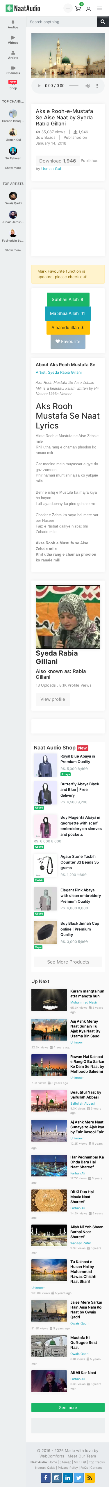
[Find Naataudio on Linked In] (68, 1478)
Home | (54, 1462)
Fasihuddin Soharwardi (13, 240)
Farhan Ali (77, 1173)
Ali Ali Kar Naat (83, 1372)
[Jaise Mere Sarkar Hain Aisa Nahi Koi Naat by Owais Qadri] (49, 1310)
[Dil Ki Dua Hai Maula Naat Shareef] (49, 1200)
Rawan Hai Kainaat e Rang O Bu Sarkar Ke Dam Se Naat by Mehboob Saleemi (87, 1064)
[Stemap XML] (90, 1478)
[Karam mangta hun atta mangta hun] (49, 999)
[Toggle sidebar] (99, 8)
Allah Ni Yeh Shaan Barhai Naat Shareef (86, 1232)
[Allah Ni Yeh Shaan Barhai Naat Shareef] (49, 1235)
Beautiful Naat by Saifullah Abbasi (85, 1094)
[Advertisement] (68, 223)
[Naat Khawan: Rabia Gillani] (68, 616)
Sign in (88, 9)
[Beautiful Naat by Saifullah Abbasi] (49, 1100)
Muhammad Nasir (83, 1002)
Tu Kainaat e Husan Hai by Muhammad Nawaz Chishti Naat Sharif (83, 1271)
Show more (13, 167)
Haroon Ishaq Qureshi (13, 121)
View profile (52, 699)
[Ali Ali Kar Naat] (49, 1380)
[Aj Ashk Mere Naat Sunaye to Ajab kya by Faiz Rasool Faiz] (49, 1130)
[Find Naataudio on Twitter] (79, 1478)
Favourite (70, 341)
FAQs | (85, 1468)
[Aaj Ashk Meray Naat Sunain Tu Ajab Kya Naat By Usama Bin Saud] (49, 1029)
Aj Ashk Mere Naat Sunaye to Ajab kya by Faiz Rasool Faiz (87, 1127)
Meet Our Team (82, 1456)
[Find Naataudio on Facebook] (46, 1478)
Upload (68, 8)
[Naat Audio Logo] (28, 8)
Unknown (77, 1042)
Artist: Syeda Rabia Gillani (59, 372)
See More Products (68, 962)
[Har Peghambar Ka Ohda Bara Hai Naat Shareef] (49, 1165)
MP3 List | (81, 1462)
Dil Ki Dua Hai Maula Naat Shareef (82, 1196)
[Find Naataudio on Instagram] (57, 1478)
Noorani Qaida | (46, 1468)
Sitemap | (66, 1462)
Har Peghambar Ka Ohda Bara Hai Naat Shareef (87, 1162)
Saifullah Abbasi (82, 1103)
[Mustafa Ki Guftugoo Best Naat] (49, 1345)
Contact (96, 1468)
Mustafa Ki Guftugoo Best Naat (83, 1342)
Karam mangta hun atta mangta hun (87, 993)
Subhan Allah (67, 299)
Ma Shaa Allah (67, 313)
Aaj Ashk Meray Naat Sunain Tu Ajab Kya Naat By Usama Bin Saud (85, 1028)
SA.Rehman (13, 158)
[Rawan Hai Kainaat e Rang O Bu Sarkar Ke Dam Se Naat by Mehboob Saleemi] (49, 1064)
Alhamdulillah (67, 327)
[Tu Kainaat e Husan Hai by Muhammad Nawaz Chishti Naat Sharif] (49, 1269)
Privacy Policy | (69, 1468)
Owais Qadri (13, 203)
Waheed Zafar (80, 1243)
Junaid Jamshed (13, 222)
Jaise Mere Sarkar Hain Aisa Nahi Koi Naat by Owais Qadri (86, 1309)
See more (68, 1407)
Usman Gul (13, 139)
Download (57, 161)
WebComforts (52, 1456)
